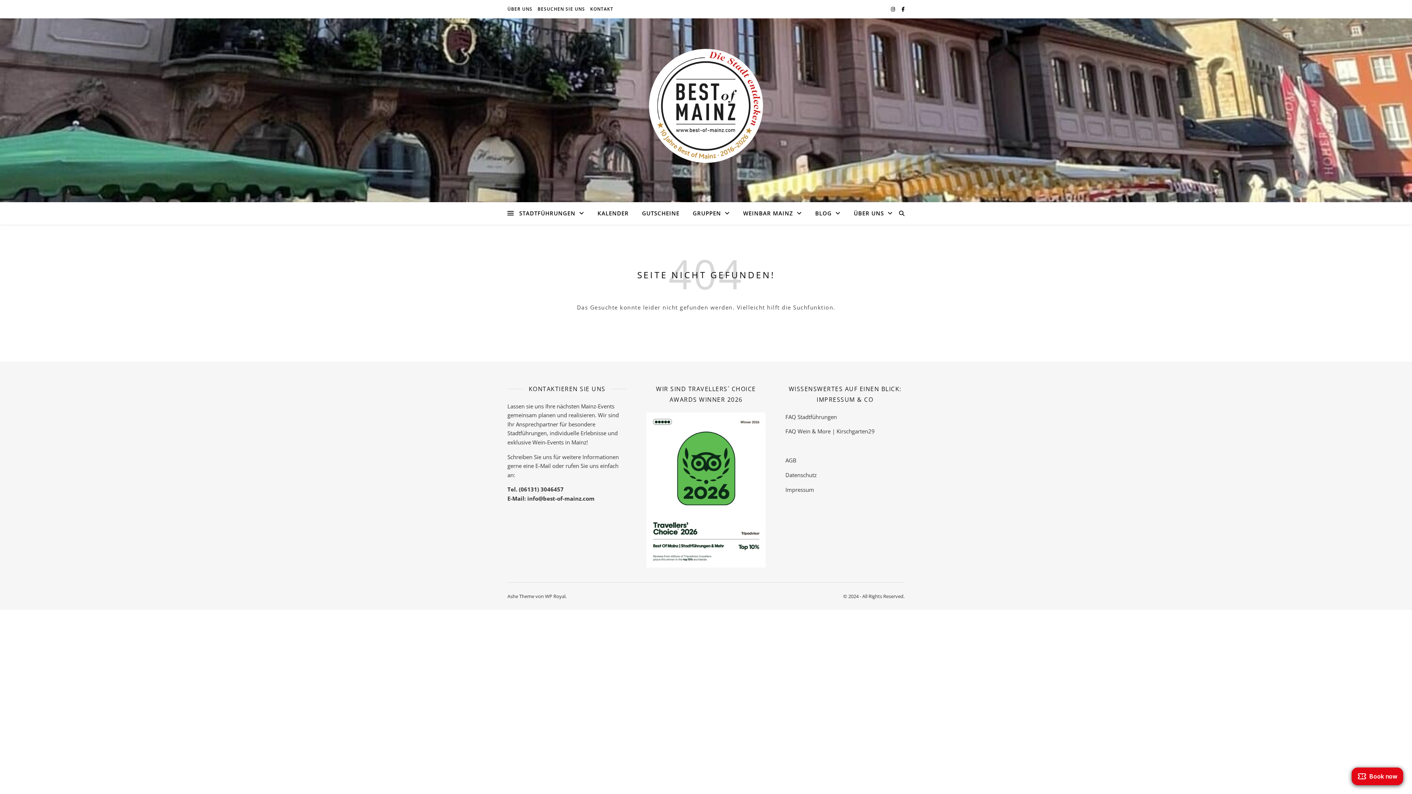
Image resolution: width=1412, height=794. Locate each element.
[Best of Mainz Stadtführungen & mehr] (706, 106)
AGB (790, 460)
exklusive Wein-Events (535, 442)
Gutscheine (661, 213)
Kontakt (601, 9)
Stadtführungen (547, 213)
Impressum (799, 489)
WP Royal (555, 596)
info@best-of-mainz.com (561, 498)
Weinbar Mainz (768, 213)
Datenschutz (801, 475)
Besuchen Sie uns (561, 9)
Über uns (519, 9)
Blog (823, 213)
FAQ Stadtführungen (811, 417)
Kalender (613, 213)
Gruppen (707, 213)
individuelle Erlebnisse (578, 433)
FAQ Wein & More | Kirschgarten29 (830, 431)
